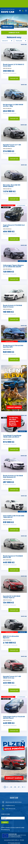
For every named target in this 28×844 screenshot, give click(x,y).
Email (4, 818)
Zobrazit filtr (14, 33)
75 (22, 787)
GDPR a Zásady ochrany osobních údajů (12, 827)
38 (15, 787)
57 (18, 787)
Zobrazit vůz (14, 78)
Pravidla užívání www (15, 843)
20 (11, 787)
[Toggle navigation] (26, 10)
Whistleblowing (5, 830)
